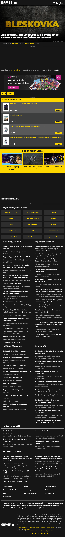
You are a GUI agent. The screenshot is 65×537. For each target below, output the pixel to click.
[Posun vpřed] (61, 158)
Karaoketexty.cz (20, 505)
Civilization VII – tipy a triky (12, 283)
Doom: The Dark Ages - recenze (14, 409)
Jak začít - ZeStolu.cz (13, 452)
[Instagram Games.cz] (38, 533)
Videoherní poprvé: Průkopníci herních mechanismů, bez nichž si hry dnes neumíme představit (49, 249)
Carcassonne (7, 486)
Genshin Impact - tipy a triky (13, 302)
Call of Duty (32, 225)
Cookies (30, 527)
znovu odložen (16, 70)
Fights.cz (55, 505)
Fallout (53, 218)
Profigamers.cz (48, 503)
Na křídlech (7, 497)
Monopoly (27, 490)
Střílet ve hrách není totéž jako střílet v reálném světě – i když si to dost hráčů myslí (49, 324)
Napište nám (27, 529)
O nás (52, 527)
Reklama (19, 527)
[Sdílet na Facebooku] (2, 93)
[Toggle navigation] (62, 3)
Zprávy (13, 503)
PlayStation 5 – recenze (11, 431)
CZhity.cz (14, 508)
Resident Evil (53, 231)
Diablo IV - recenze (10, 384)
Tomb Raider (11, 231)
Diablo (53, 225)
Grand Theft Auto (32, 212)
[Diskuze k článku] (38, 43)
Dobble (47, 490)
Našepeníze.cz (24, 508)
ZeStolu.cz (59, 503)
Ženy (23, 503)
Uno (4, 493)
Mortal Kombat (11, 237)
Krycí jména (49, 493)
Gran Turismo (32, 237)
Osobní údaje (37, 527)
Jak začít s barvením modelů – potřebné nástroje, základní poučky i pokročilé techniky (16, 466)
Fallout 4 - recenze (10, 393)
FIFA (32, 231)
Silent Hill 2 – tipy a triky (11, 342)
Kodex (43, 527)
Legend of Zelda (54, 237)
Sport (19, 503)
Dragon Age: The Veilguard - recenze (16, 390)
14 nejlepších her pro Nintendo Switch (48, 381)
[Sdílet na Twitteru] (5, 93)
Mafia (54, 212)
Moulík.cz (47, 505)
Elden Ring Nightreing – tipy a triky (15, 328)
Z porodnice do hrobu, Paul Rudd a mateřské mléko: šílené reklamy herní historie (48, 317)
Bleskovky (15, 43)
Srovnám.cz (34, 508)
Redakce (24, 527)
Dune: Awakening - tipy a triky (14, 339)
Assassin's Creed (11, 212)
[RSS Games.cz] (48, 533)
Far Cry (11, 225)
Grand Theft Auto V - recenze (13, 387)
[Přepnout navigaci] (57, 3)
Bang (26, 486)
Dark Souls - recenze (10, 401)
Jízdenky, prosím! (30, 493)
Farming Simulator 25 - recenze (14, 365)
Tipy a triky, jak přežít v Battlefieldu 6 (16, 257)
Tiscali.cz (6, 503)
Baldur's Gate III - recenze (12, 380)
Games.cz (38, 503)
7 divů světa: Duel (9, 490)
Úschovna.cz (31, 505)
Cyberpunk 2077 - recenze (12, 377)
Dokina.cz (6, 508)
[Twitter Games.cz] (35, 533)
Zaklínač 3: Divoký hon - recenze (14, 351)
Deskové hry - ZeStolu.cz (15, 481)
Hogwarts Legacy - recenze (13, 368)
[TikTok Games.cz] (44, 533)
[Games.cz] (9, 3)
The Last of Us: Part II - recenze (14, 354)
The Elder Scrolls (32, 218)
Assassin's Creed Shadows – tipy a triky (17, 280)
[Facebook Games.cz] (32, 533)
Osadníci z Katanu (51, 486)
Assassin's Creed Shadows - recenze (16, 357)
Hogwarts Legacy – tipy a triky (14, 336)
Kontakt (48, 527)
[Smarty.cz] (32, 82)
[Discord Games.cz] (41, 533)
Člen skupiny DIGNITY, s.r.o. (48, 531)
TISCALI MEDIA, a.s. (35, 531)
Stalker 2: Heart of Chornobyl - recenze (17, 371)
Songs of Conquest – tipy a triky (14, 315)
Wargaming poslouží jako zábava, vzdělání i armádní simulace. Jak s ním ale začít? (49, 469)
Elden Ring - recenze (10, 374)
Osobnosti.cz (8, 505)
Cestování (30, 503)
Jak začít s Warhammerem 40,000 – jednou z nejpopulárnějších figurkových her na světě (17, 459)
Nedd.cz (40, 505)
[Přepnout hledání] (54, 3)
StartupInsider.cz (46, 508)
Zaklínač (11, 218)
